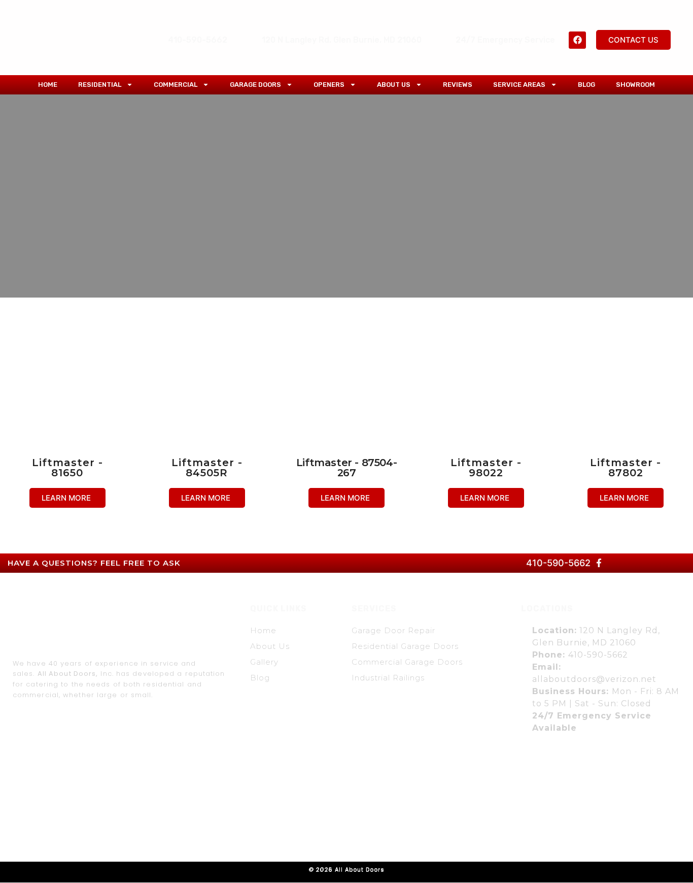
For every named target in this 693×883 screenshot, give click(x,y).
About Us (393, 84)
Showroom (635, 84)
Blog (586, 84)
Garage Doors (255, 84)
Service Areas (519, 84)
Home (47, 84)
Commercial (175, 84)
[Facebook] (577, 40)
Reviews (457, 84)
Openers (329, 84)
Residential (99, 84)
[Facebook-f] (599, 563)
